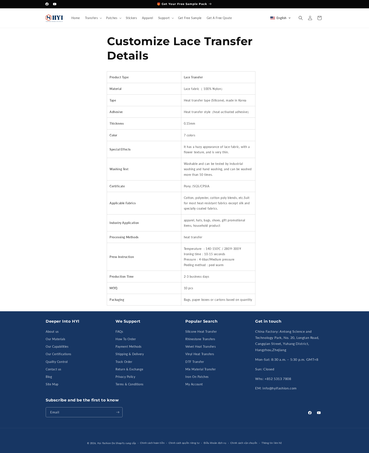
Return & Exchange (129, 369)
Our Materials (55, 339)
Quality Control (57, 362)
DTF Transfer (194, 362)
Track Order (124, 362)
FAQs (119, 331)
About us (52, 331)
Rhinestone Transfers (200, 339)
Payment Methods (129, 346)
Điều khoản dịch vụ (215, 442)
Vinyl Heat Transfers (199, 354)
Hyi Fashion (104, 443)
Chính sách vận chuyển (243, 442)
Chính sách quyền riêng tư (184, 442)
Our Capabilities (57, 346)
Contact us (53, 369)
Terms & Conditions (130, 384)
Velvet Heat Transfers (200, 346)
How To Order (126, 339)
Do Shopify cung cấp (124, 443)
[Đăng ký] (117, 412)
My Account (194, 384)
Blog (49, 376)
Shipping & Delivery (130, 354)
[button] (93, 17)
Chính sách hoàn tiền (152, 442)
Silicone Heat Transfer (201, 331)
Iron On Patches (197, 376)
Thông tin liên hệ (272, 442)
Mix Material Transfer (200, 369)
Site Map (52, 384)
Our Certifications (58, 354)
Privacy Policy (125, 376)
